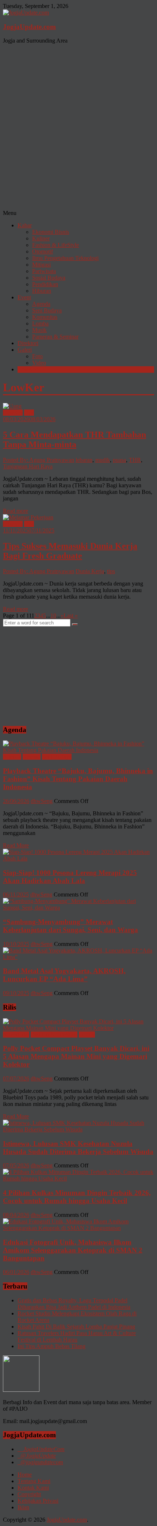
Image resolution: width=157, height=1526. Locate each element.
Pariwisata (44, 271)
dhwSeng (42, 801)
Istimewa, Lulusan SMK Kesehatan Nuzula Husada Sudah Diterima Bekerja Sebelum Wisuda (78, 1147)
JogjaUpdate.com (29, 27)
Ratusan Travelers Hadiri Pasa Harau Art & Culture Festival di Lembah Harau (77, 1336)
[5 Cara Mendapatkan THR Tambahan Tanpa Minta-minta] (12, 406)
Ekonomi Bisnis (50, 232)
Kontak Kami (33, 1488)
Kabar (25, 225)
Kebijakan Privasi (38, 1501)
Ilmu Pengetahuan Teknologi (65, 258)
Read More (16, 845)
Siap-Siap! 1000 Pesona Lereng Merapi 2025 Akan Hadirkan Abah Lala (70, 876)
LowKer (27, 369)
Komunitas (44, 317)
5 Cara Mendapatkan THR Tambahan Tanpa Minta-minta (74, 439)
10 (53, 615)
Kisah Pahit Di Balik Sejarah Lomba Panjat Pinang (76, 1326)
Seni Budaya (47, 310)
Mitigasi (41, 264)
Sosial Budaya (48, 278)
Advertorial (16, 1034)
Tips (29, 413)
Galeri (25, 350)
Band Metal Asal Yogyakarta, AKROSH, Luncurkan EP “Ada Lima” (64, 975)
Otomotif (42, 251)
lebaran (84, 460)
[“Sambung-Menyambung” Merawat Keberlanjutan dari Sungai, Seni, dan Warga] (78, 907)
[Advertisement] (78, 128)
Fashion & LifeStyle (55, 245)
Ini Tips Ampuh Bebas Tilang (51, 1346)
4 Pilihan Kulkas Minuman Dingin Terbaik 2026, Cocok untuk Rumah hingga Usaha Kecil (77, 1197)
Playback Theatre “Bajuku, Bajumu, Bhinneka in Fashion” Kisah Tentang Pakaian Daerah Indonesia (78, 779)
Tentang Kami (34, 1481)
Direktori (28, 343)
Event (24, 297)
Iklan (23, 1507)
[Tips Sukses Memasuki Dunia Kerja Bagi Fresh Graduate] (28, 517)
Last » (71, 615)
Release (32, 757)
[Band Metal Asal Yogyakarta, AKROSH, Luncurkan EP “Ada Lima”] (78, 957)
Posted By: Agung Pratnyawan (38, 460)
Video (39, 363)
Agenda (41, 304)
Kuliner (41, 238)
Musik (39, 330)
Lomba (40, 323)
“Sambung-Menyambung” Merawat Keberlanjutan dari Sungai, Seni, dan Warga (70, 926)
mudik (102, 460)
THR (135, 460)
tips (111, 571)
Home (25, 1474)
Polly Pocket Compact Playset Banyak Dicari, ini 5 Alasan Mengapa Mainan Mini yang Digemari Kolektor (76, 1056)
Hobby (87, 1034)
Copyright (29, 1494)
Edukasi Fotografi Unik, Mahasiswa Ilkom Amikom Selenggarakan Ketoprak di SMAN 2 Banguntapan (72, 1250)
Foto (37, 356)
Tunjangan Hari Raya (28, 466)
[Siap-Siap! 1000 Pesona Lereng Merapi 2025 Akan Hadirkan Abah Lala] (78, 858)
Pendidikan (45, 284)
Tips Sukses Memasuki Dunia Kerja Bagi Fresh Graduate (70, 550)
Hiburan (41, 291)
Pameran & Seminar (55, 336)
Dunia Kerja (90, 571)
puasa (119, 460)
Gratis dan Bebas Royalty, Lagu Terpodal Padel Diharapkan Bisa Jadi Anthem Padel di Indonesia (74, 1303)
